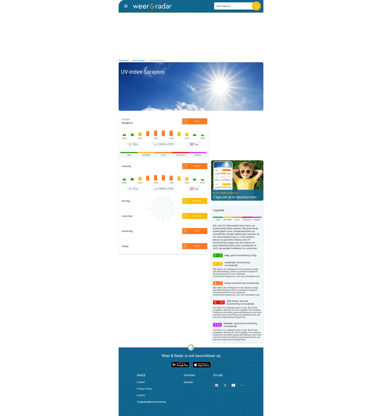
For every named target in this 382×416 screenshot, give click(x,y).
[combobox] (235, 6)
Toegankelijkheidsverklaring (151, 401)
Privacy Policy (144, 388)
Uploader (188, 382)
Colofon (141, 395)
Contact (141, 382)
